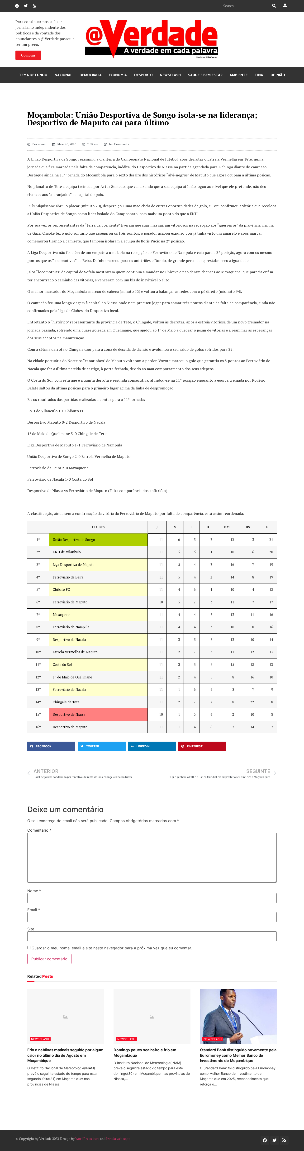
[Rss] (34, 6)
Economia (118, 74)
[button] (51, 746)
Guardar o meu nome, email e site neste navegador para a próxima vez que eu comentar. (112, 948)
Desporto (143, 74)
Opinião (278, 74)
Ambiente (238, 74)
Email (33, 910)
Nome (34, 891)
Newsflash (170, 74)
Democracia (91, 74)
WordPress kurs (87, 1138)
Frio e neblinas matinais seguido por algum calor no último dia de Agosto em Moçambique (65, 1055)
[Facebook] (17, 6)
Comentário (39, 830)
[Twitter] (25, 6)
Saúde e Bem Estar (205, 74)
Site (30, 929)
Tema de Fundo (33, 74)
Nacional (63, 74)
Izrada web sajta (118, 1138)
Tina (259, 74)
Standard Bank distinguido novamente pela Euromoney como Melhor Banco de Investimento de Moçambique (238, 1055)
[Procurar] (274, 5)
